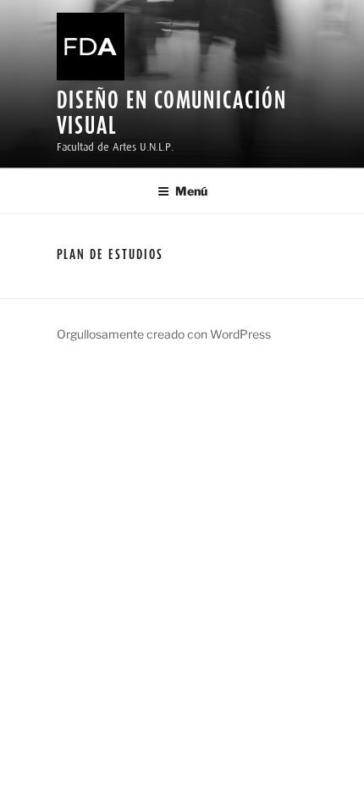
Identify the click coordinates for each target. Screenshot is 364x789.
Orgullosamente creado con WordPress (164, 334)
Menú (191, 191)
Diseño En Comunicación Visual (172, 112)
